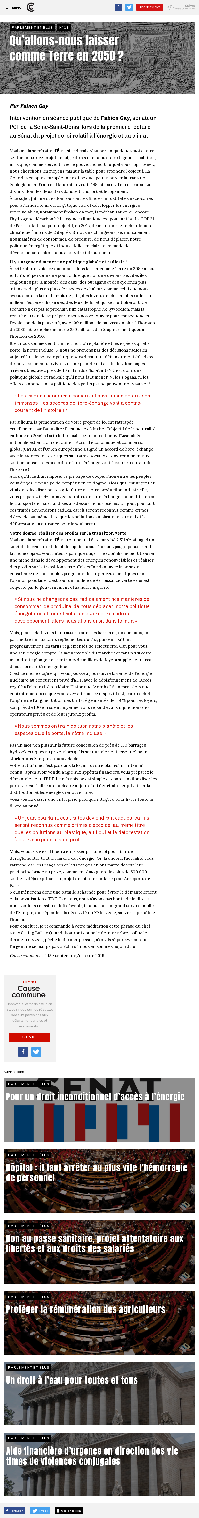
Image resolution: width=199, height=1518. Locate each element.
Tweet (43, 1510)
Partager (16, 1510)
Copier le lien (70, 1510)
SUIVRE (29, 1037)
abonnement (149, 7)
